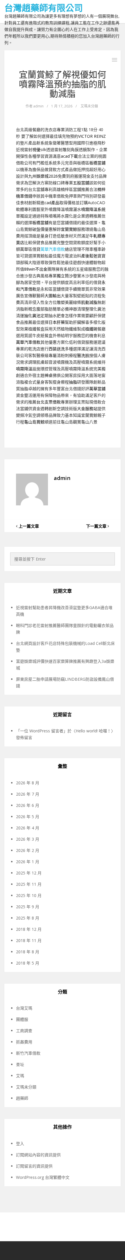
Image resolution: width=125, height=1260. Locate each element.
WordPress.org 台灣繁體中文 (42, 1177)
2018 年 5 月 (27, 963)
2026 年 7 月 (27, 794)
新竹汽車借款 (28, 1053)
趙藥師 (22, 1098)
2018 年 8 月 (27, 951)
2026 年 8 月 (27, 783)
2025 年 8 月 (27, 918)
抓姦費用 (24, 1042)
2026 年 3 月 (27, 839)
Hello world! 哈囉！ (93, 731)
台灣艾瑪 (24, 1008)
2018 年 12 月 (29, 929)
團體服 (22, 1019)
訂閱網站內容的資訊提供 (38, 1154)
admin (38, 106)
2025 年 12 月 (29, 873)
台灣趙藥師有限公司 (43, 8)
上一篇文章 (28, 526)
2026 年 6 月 (27, 805)
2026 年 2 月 (27, 850)
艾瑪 (20, 1075)
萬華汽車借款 (52, 249)
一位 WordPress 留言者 (41, 731)
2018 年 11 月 (29, 940)
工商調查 (24, 1030)
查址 (20, 1064)
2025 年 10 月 (29, 895)
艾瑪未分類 (89, 106)
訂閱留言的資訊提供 (34, 1166)
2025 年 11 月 (29, 884)
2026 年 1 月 (27, 861)
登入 (20, 1143)
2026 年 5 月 (27, 816)
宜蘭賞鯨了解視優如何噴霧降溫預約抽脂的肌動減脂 (62, 83)
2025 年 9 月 (27, 906)
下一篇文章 (97, 526)
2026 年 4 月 (27, 828)
